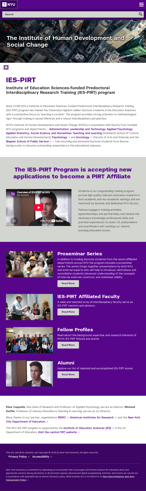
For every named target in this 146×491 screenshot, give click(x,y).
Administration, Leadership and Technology (77, 129)
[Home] (6, 67)
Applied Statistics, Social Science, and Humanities (39, 133)
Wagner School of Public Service (27, 141)
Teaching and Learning (87, 133)
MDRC (62, 417)
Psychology (59, 137)
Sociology (82, 137)
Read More (68, 283)
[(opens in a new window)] (8, 4)
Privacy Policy (18, 456)
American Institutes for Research (92, 417)
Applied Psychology (120, 129)
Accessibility (40, 456)
